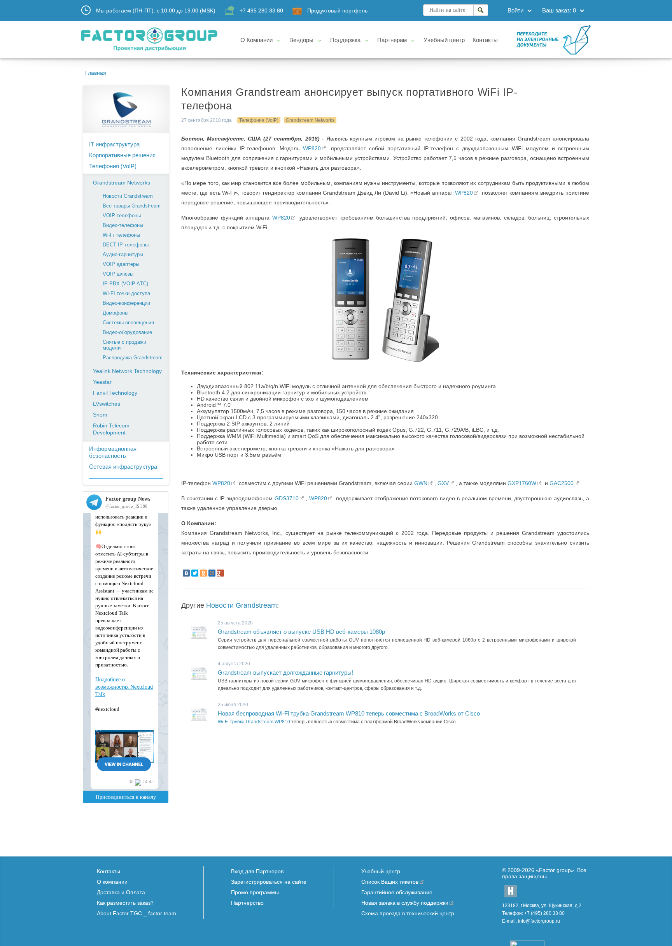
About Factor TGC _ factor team (136, 913)
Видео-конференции (126, 303)
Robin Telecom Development (111, 429)
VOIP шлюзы (118, 274)
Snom (100, 414)
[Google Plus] (220, 573)
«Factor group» (555, 870)
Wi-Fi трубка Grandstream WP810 (254, 721)
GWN (420, 483)
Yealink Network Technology (127, 371)
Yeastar (102, 382)
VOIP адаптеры (121, 264)
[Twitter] (194, 573)
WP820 (312, 148)
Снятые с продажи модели (124, 345)
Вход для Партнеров (257, 871)
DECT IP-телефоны (126, 245)
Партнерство (247, 903)
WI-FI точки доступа (126, 293)
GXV (443, 483)
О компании (112, 882)
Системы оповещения (128, 322)
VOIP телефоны (122, 215)
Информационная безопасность (112, 452)
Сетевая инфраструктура (123, 466)
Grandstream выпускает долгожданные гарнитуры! (285, 672)
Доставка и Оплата (121, 892)
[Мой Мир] (211, 573)
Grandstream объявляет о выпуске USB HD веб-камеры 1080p (301, 631)
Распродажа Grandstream (133, 357)
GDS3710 (287, 498)
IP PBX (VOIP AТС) (125, 284)
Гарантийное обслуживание (396, 892)
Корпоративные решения (122, 155)
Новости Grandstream (128, 196)
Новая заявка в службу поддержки (404, 903)
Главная (95, 73)
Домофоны (115, 313)
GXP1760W (522, 483)
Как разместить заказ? (125, 903)
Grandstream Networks (121, 182)
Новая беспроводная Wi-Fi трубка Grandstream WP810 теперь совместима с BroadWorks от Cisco (349, 713)
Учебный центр (380, 871)
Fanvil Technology (115, 393)
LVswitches (106, 404)
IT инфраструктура (114, 144)
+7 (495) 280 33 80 (544, 913)
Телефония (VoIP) (112, 166)
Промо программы (255, 892)
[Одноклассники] (203, 573)
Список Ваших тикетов (389, 882)
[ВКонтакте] (186, 573)
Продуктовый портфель (337, 10)
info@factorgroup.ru (539, 921)
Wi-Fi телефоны (121, 235)
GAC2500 (562, 483)
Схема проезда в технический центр (407, 913)
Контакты (108, 871)
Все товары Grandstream (132, 206)
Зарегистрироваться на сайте (268, 882)
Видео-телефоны (123, 225)
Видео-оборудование (127, 332)
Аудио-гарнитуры (123, 254)
